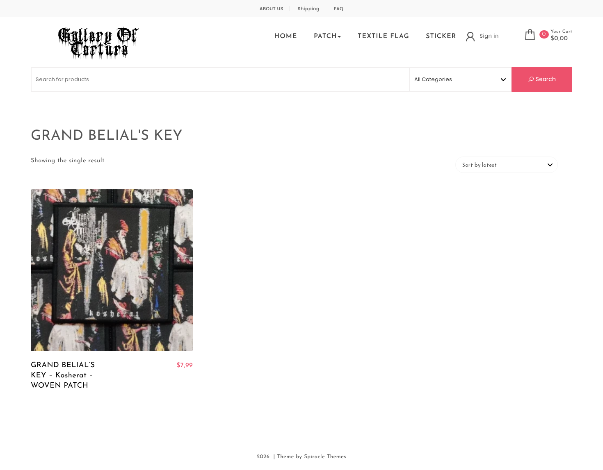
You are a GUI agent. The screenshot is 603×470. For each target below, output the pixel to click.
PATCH (325, 36)
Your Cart (561, 32)
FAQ (339, 9)
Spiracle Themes (325, 457)
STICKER (441, 36)
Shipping (309, 9)
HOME (285, 36)
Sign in (489, 36)
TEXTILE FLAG (383, 36)
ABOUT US (271, 9)
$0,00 (559, 38)
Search (545, 79)
